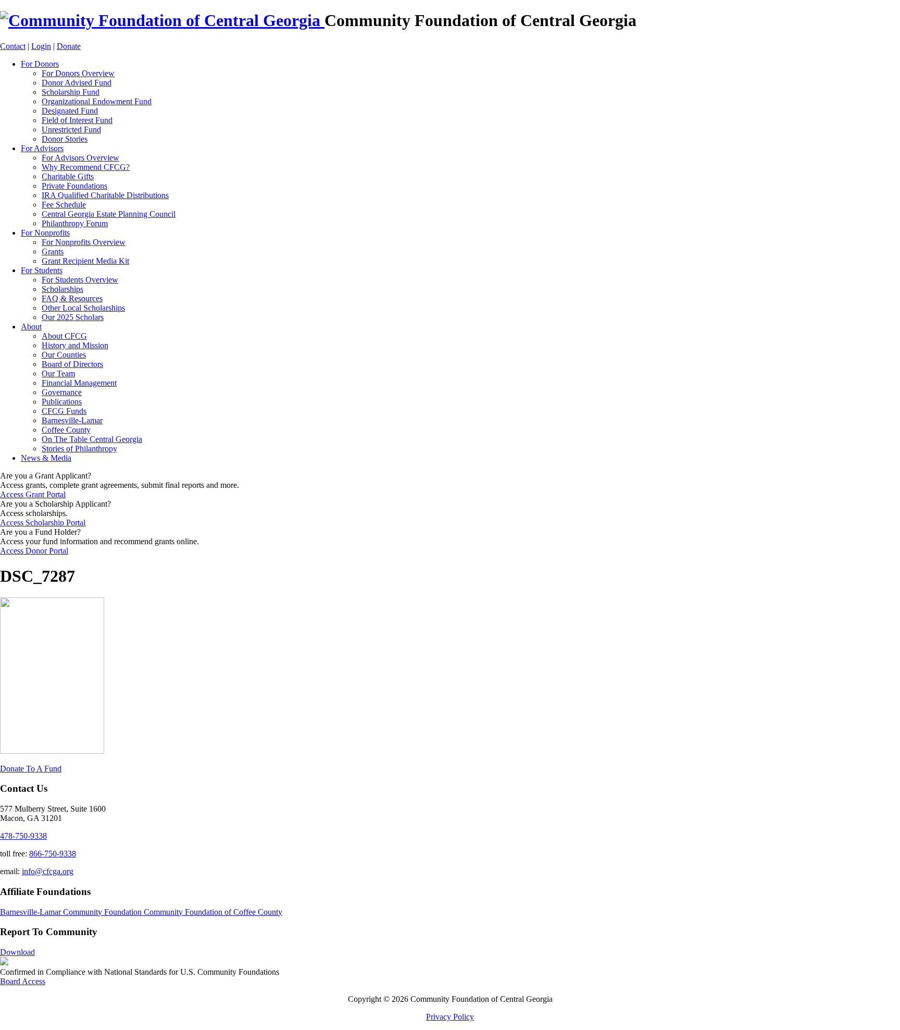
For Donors (40, 63)
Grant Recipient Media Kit (85, 260)
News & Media (46, 457)
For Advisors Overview (80, 157)
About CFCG (64, 336)
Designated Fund (70, 110)
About (31, 326)
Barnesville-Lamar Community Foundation (72, 912)
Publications (62, 401)
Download (17, 952)
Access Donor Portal (34, 550)
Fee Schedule (64, 204)
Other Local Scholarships (83, 307)
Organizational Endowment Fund (97, 101)
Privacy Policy (450, 1016)
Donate (69, 46)
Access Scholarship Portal (42, 522)
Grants (53, 251)
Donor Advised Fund (76, 82)
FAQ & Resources (72, 298)
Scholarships (62, 289)
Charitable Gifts (68, 176)
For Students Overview (80, 279)
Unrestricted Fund (71, 129)
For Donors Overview (78, 73)
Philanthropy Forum (75, 223)
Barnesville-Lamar (72, 420)
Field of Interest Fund (77, 120)
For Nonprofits (45, 232)
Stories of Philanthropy (79, 448)
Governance (62, 392)
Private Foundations (74, 185)
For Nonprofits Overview (84, 242)
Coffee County (66, 429)
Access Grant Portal (33, 494)
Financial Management (79, 382)
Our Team (58, 373)
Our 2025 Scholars (73, 317)
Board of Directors (72, 364)
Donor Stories (65, 138)
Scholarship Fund (70, 92)
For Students (42, 270)
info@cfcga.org (47, 871)
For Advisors (42, 148)
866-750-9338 (52, 853)
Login (41, 46)
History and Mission (75, 345)
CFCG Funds (64, 411)
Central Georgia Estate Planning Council (109, 214)
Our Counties (64, 354)
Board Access (22, 981)
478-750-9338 (23, 835)
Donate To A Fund (30, 768)
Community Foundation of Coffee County (213, 912)
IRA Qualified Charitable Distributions (105, 195)
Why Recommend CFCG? (86, 167)
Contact (13, 46)
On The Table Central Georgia (92, 439)
